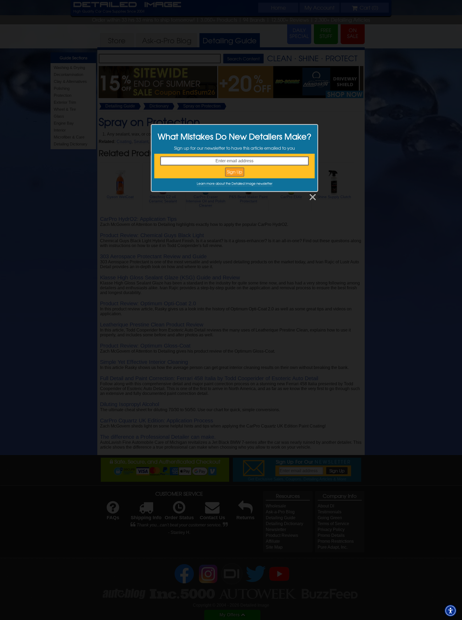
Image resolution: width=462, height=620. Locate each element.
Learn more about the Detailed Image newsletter (234, 183)
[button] (450, 611)
